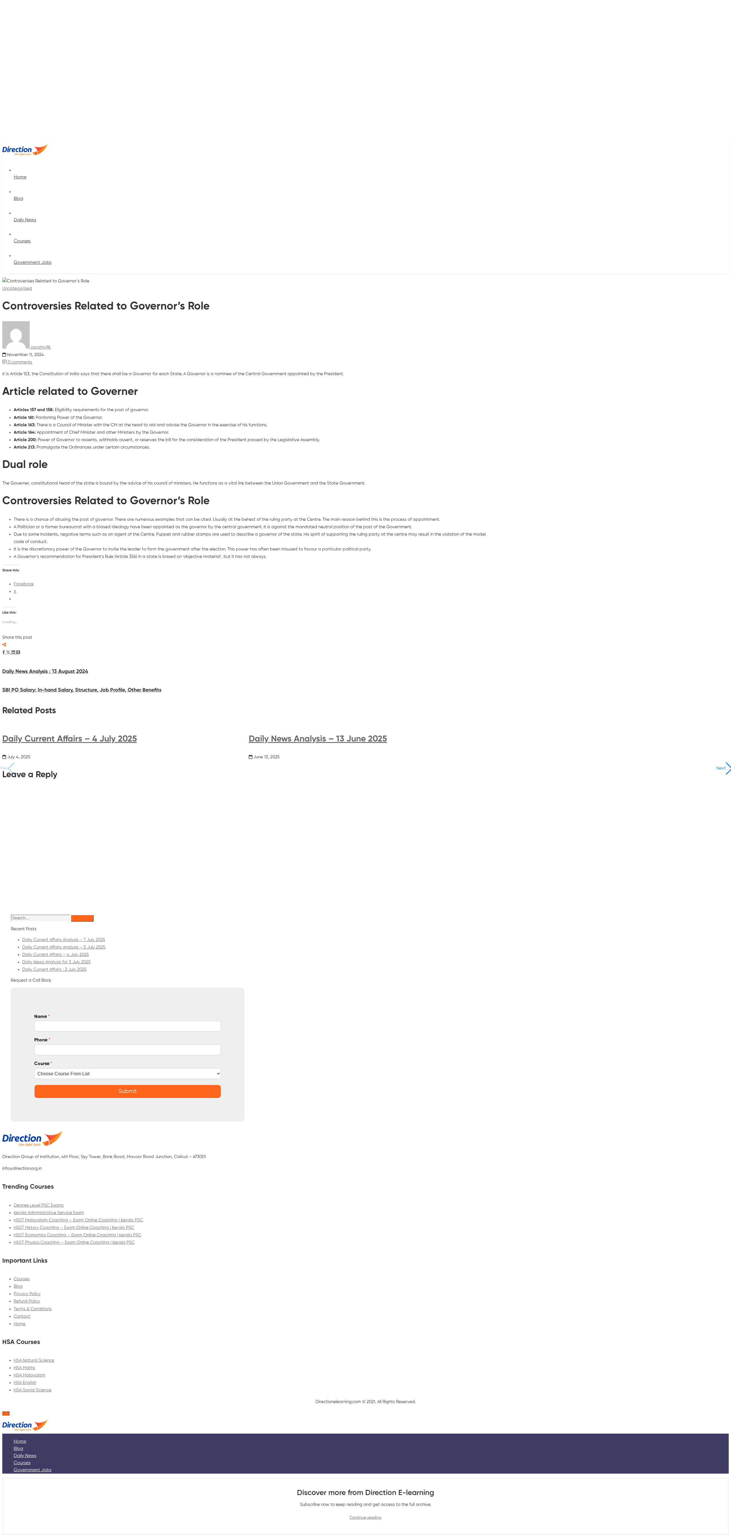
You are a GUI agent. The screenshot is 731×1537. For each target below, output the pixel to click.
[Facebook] (4, 652)
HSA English (25, 1383)
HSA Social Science (32, 1390)
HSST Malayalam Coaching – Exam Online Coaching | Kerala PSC (78, 1220)
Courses (22, 1279)
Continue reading (365, 1518)
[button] (724, 768)
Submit (128, 1091)
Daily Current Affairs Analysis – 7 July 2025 (63, 940)
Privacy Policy (27, 1294)
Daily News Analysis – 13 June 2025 (318, 739)
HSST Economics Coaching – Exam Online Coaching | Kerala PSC (77, 1235)
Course (43, 1064)
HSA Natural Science (34, 1360)
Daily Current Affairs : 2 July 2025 (54, 969)
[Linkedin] (13, 652)
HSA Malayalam (29, 1375)
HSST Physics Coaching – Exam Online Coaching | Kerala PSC (74, 1242)
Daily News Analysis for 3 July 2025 (56, 962)
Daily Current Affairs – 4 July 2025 (69, 739)
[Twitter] (8, 652)
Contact (22, 1316)
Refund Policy (27, 1301)
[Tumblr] (18, 652)
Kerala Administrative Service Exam (49, 1213)
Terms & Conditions (33, 1309)
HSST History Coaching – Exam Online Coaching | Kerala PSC (74, 1227)
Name (42, 1016)
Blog (18, 1286)
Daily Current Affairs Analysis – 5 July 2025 (63, 947)
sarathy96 (40, 347)
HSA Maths (24, 1368)
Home (19, 1324)
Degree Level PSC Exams (39, 1205)
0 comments (20, 362)
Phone (42, 1040)
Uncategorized (17, 288)
